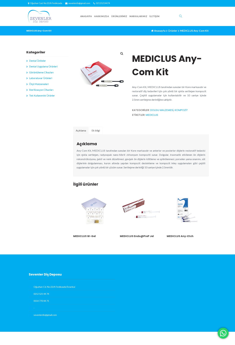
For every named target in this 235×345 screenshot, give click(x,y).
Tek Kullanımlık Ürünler (42, 95)
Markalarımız (138, 16)
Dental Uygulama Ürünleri (43, 66)
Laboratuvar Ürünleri (40, 78)
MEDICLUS (152, 115)
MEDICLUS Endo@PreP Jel (137, 236)
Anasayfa (86, 16)
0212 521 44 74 (41, 293)
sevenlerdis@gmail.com (79, 3)
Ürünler (172, 30)
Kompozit (181, 110)
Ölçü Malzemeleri (39, 83)
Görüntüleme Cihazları (41, 72)
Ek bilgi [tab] (96, 130)
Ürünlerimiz (119, 16)
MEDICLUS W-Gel (84, 236)
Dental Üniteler (37, 60)
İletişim (154, 16)
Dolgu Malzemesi (161, 110)
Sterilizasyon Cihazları (41, 89)
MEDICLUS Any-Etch (180, 236)
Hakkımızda (101, 16)
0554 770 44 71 (41, 300)
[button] (122, 54)
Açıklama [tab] (81, 130)
